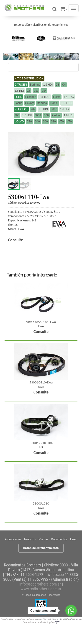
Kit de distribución (29, 78)
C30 (29, 121)
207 (33, 109)
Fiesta (57, 97)
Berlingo (35, 84)
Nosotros (30, 539)
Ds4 (43, 90)
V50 (61, 121)
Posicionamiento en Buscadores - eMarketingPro (52, 621)
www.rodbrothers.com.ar (41, 588)
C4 (64, 84)
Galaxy (29, 103)
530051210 (41, 503)
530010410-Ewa (41, 382)
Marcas (43, 539)
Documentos (59, 539)
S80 (53, 121)
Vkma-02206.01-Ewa (41, 322)
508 (46, 115)
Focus (18, 103)
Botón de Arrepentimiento (41, 548)
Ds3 (35, 90)
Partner (56, 115)
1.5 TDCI (44, 97)
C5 (29, 90)
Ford (18, 97)
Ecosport (30, 97)
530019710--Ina (41, 443)
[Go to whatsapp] (71, 610)
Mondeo (42, 103)
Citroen (21, 84)
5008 (38, 115)
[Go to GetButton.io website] (71, 619)
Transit (54, 103)
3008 (54, 109)
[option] (18, 38)
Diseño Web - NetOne (13, 619)
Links (73, 539)
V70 (69, 121)
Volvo (19, 121)
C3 (57, 84)
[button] (63, 8)
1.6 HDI (48, 84)
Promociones (13, 539)
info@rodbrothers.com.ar (40, 584)
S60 (45, 121)
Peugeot (21, 109)
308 (17, 115)
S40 (37, 121)
